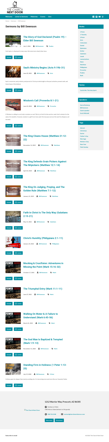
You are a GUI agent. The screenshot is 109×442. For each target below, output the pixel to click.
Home (7, 21)
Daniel (82, 45)
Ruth (81, 75)
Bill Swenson (21, 21)
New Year (83, 144)
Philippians (55, 244)
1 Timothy (83, 34)
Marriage (83, 139)
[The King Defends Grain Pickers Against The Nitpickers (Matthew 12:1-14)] (13, 170)
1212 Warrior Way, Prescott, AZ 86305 (63, 402)
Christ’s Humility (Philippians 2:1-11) (43, 238)
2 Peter (82, 37)
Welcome (8, 16)
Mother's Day (84, 141)
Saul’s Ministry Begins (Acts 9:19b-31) (44, 67)
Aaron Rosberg (85, 105)
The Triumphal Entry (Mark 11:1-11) (42, 288)
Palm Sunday (84, 147)
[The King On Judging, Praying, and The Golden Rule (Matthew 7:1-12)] (13, 195)
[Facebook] (93, 17)
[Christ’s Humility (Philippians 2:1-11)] (13, 246)
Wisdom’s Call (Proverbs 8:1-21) (40, 100)
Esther (82, 51)
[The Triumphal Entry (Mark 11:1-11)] (13, 297)
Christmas (83, 130)
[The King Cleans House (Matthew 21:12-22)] (13, 144)
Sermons (13, 21)
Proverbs (53, 106)
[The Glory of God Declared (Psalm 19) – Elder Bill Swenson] (13, 45)
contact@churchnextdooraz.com (74, 414)
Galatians (53, 222)
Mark (54, 272)
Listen (19, 57)
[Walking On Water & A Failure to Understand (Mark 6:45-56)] (13, 322)
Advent (82, 128)
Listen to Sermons (21, 16)
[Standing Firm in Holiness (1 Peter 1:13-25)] (13, 373)
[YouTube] (99, 17)
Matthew (57, 145)
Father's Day (84, 136)
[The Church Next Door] (32, 410)
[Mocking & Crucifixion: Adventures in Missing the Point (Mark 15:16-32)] (13, 272)
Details (9, 57)
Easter (82, 133)
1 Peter (52, 374)
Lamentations (84, 59)
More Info (49, 420)
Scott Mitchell (84, 113)
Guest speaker (84, 110)
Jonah (82, 56)
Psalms (51, 46)
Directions (59, 420)
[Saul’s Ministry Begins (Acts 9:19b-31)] (13, 76)
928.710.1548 (52, 414)
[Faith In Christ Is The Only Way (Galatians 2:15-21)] (13, 221)
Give (49, 16)
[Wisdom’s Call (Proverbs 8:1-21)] (13, 109)
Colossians (83, 43)
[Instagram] (96, 17)
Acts (51, 73)
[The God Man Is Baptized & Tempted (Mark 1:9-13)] (13, 348)
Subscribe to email (11, 435)
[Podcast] (103, 17)
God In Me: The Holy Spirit (88, 90)
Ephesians (83, 48)
